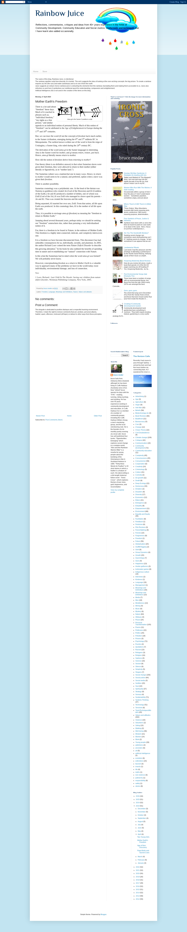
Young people (140, 742)
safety (137, 783)
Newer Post (40, 416)
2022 (138, 867)
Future (137, 541)
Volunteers (139, 723)
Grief (137, 550)
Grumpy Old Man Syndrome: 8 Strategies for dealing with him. (135, 174)
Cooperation (140, 464)
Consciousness (141, 458)
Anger (137, 405)
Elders (137, 500)
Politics (138, 633)
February (141, 860)
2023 (138, 806)
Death (137, 480)
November (142, 812)
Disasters (138, 492)
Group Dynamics (141, 552)
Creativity (138, 467)
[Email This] (63, 288)
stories (137, 786)
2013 (138, 896)
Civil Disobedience (142, 433)
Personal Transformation (141, 624)
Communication (141, 443)
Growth (138, 555)
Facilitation (139, 519)
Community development (140, 447)
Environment (140, 511)
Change (138, 427)
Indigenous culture (142, 572)
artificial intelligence (142, 753)
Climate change (141, 437)
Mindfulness (139, 603)
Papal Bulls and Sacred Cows (143, 851)
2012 (138, 899)
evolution (138, 758)
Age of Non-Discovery (142, 846)
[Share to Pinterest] (74, 288)
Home (35, 71)
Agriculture (139, 402)
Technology (139, 705)
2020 (138, 873)
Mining (137, 606)
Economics (139, 497)
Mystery (138, 611)
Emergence (139, 503)
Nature (75, 292)
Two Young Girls (143, 837)
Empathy (138, 506)
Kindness (138, 579)
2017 (138, 883)
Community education (143, 451)
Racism (138, 650)
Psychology (139, 641)
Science (138, 661)
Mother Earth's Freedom (142, 841)
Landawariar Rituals (131, 247)
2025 (138, 799)
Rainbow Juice (59, 13)
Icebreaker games (142, 569)
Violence (138, 720)
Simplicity (139, 669)
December (142, 809)
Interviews (139, 577)
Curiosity (138, 475)
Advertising (139, 396)
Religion (138, 655)
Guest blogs (139, 558)
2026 (138, 796)
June (140, 828)
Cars (137, 424)
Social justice (140, 678)
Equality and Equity (142, 514)
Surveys (138, 694)
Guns (137, 561)
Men (137, 600)
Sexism (138, 664)
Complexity (139, 455)
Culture (138, 472)
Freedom (45, 292)
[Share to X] (69, 288)
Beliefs (137, 410)
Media (137, 597)
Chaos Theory (140, 430)
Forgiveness (140, 536)
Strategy (138, 692)
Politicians (139, 630)
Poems (138, 627)
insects (138, 767)
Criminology (139, 469)
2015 (138, 889)
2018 (138, 880)
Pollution (138, 636)
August (140, 821)
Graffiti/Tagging (141, 547)
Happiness (139, 564)
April (140, 834)
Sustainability (140, 697)
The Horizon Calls (141, 356)
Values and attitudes (85, 292)
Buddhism (139, 419)
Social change (140, 675)
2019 (138, 877)
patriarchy (139, 778)
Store (44, 71)
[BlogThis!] (66, 288)
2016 (138, 886)
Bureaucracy (140, 422)
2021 (138, 870)
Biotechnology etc (142, 413)
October (141, 815)
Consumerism (140, 461)
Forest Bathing (140, 530)
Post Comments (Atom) (54, 420)
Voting (137, 725)
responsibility (140, 781)
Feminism (139, 524)
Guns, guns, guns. (130, 291)
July (139, 825)
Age (136, 399)
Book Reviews (140, 416)
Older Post (98, 416)
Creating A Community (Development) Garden (132, 305)
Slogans (138, 672)
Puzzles (138, 644)
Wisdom (138, 734)
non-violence (140, 775)
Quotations (139, 647)
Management (140, 585)
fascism (138, 764)
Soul (137, 686)
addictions (139, 745)
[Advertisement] (68, 394)
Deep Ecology (140, 483)
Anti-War (138, 408)
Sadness (138, 658)
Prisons (138, 639)
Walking (138, 728)
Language (51, 292)
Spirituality (139, 689)
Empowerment (140, 508)
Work (137, 739)
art (136, 751)
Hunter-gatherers (141, 566)
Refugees (139, 652)
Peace (137, 620)
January (141, 863)
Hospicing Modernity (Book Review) (137, 261)
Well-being (139, 731)
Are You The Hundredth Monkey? (136, 233)
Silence (138, 666)
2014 (138, 893)
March (140, 857)
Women (138, 737)
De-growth (139, 478)
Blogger (103, 914)
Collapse (138, 440)
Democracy (139, 486)
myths (137, 772)
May (139, 831)
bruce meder (118, 375)
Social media (140, 680)
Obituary (138, 617)
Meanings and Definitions (64, 292)
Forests (138, 533)
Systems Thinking (142, 700)
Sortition (138, 683)
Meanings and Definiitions (140, 589)
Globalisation (140, 544)
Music (137, 609)
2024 (138, 803)
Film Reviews (140, 527)
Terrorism (138, 708)
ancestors (139, 748)
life (136, 769)
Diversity (138, 494)
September (142, 818)
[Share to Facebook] (71, 288)
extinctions (139, 761)
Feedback (139, 522)
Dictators (138, 489)
